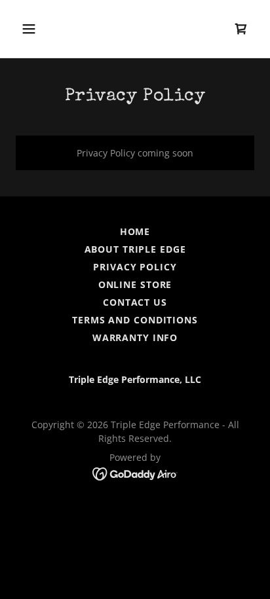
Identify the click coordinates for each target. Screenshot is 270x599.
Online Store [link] (135, 284)
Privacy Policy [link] (134, 267)
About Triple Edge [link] (135, 249)
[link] (241, 29)
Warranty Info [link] (135, 337)
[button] (34, 29)
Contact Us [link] (135, 302)
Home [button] (135, 231)
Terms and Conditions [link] (135, 320)
